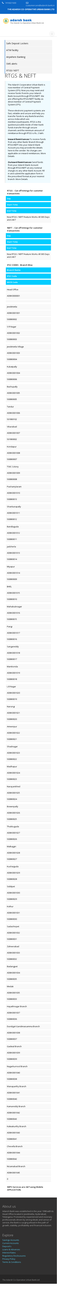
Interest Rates (9, 1252)
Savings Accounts (10, 1240)
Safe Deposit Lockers (17, 43)
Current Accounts (10, 1243)
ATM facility (12, 50)
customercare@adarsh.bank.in (40, 5)
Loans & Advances (11, 1249)
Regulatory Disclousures (14, 1255)
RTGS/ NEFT (12, 70)
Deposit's (6, 1246)
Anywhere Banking (15, 56)
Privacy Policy (8, 1258)
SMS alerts (11, 63)
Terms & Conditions (11, 1262)
